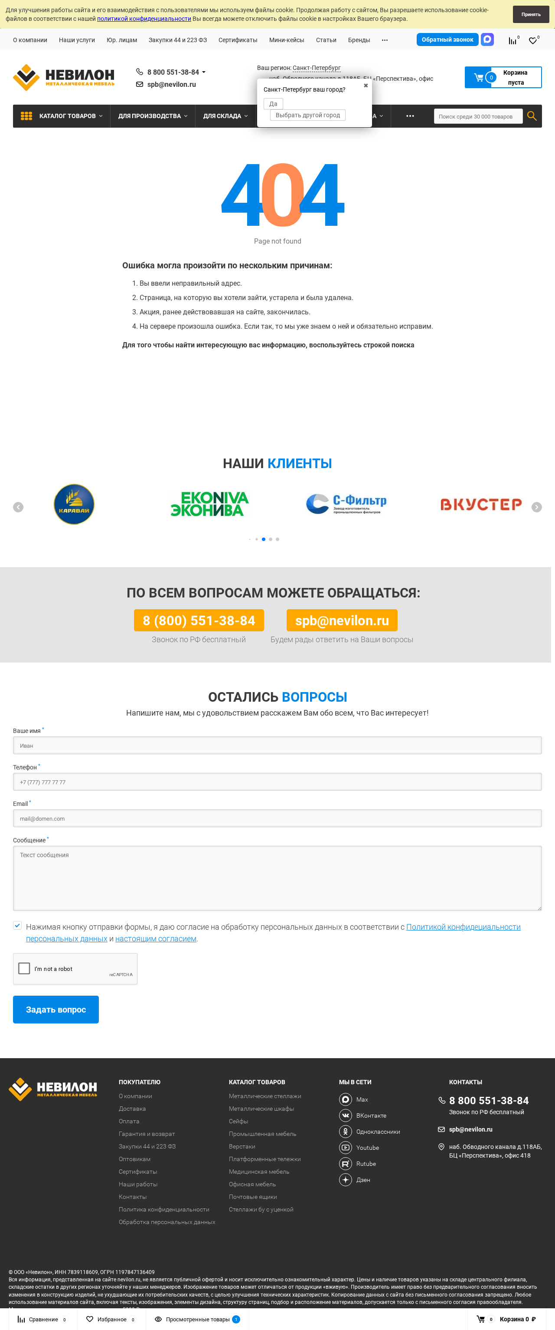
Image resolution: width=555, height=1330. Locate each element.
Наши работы (138, 1184)
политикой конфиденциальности (144, 18)
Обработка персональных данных (167, 1222)
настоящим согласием (155, 938)
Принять (531, 14)
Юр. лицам (122, 40)
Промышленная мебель (263, 1134)
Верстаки (242, 1146)
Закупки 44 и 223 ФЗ (178, 40)
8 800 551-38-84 (173, 72)
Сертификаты (238, 40)
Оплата (129, 1121)
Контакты (133, 1197)
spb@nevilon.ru (171, 84)
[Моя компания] (57, 1090)
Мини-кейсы (286, 40)
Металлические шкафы (261, 1109)
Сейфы (238, 1121)
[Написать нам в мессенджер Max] (487, 39)
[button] (18, 507)
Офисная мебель (252, 1184)
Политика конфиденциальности (164, 1209)
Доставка (132, 1109)
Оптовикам (134, 1159)
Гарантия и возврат (147, 1134)
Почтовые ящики (253, 1197)
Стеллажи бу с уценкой (261, 1209)
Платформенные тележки (265, 1159)
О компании (30, 40)
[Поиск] (532, 116)
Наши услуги (77, 40)
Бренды (359, 40)
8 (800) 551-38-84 (199, 620)
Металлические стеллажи (265, 1096)
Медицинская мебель (259, 1171)
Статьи (326, 40)
